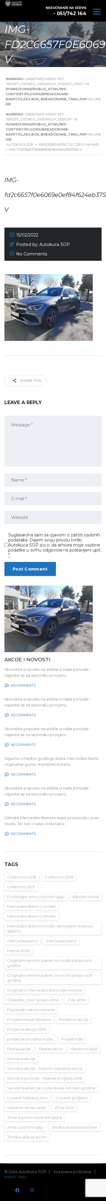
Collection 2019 (58, 877)
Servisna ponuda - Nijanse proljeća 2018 (44, 1078)
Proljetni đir (72, 1039)
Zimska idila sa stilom (27, 1137)
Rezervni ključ (84, 1048)
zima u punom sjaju (25, 1127)
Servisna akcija (21, 1058)
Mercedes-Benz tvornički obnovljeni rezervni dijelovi (50, 928)
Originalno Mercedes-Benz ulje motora (44, 990)
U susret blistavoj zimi (27, 1097)
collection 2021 (21, 886)
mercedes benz (22, 940)
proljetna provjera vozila (30, 1039)
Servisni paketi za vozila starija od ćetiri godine (51, 1088)
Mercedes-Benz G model (31, 906)
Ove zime (76, 999)
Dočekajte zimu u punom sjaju (35, 896)
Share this (30, 380)
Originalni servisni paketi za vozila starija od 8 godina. (49, 978)
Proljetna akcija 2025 (26, 1029)
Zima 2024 (64, 1107)
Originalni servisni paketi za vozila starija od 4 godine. (49, 963)
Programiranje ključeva (29, 1019)
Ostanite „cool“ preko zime (33, 999)
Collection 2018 (21, 877)
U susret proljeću (71, 1097)
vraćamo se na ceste (26, 1107)
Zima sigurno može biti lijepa (34, 1117)
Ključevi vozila (86, 896)
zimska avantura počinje (74, 1127)
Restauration (51, 1048)
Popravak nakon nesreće (31, 1009)
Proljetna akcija (73, 1019)
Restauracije (19, 1048)
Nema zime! (18, 950)
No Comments (31, 254)
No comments (23, 685)
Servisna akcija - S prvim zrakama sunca (44, 1068)
